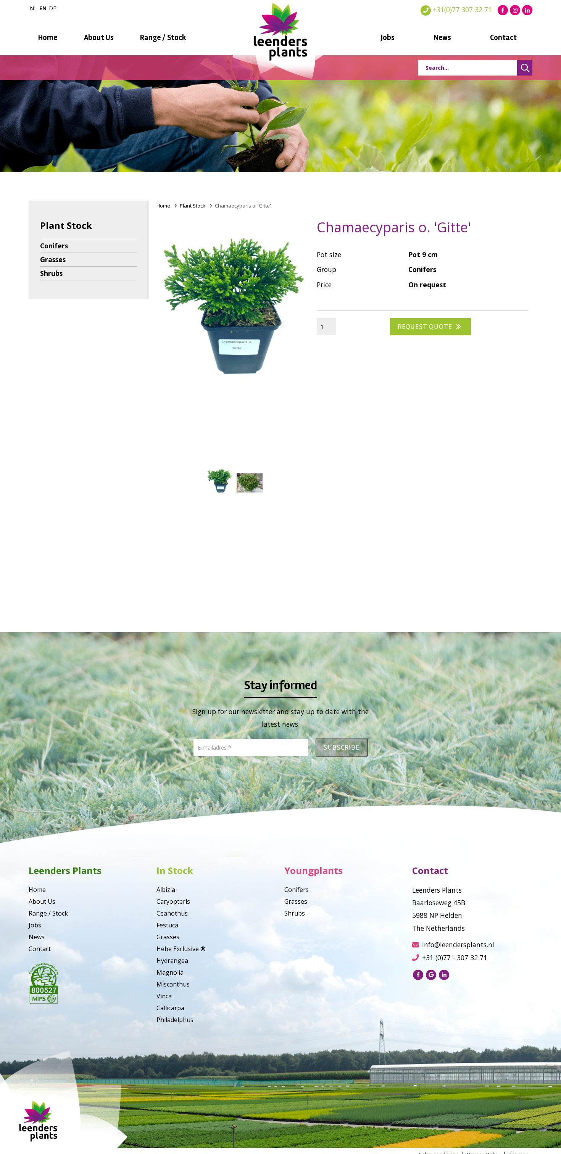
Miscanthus (173, 984)
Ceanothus (172, 913)
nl (33, 8)
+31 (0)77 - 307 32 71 (454, 957)
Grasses (53, 259)
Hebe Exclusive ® (181, 949)
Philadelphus (174, 1020)
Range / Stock (163, 37)
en (43, 8)
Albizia (165, 889)
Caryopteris (173, 901)
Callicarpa (170, 1008)
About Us (99, 37)
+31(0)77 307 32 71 (461, 9)
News (442, 37)
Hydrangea (172, 960)
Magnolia (170, 972)
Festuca (167, 925)
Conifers (54, 245)
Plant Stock (192, 205)
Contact (503, 37)
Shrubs (51, 273)
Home (47, 37)
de (52, 8)
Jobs (388, 37)
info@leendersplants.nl (458, 944)
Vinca (164, 996)
